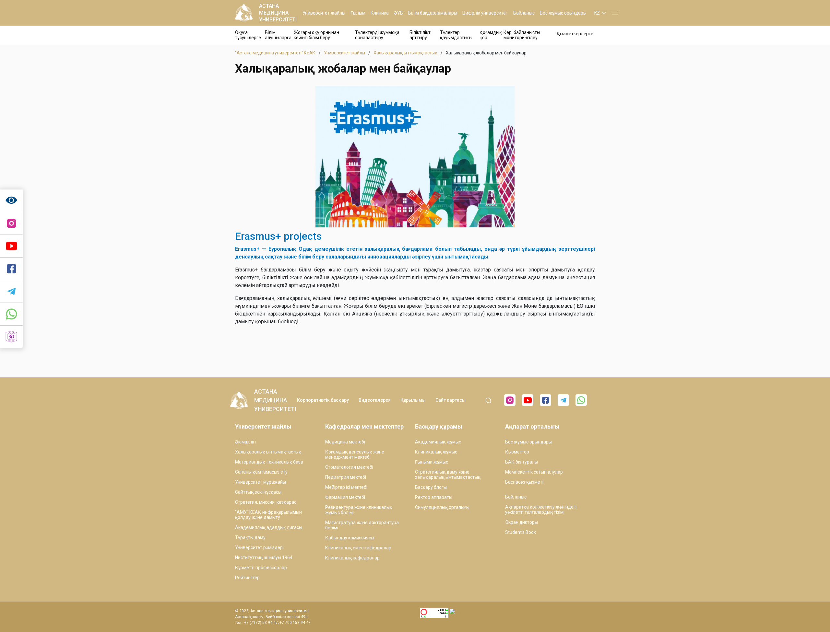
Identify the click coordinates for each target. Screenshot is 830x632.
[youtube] (527, 400)
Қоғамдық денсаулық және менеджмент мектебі (354, 454)
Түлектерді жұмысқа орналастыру (377, 35)
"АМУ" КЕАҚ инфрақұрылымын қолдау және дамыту (268, 515)
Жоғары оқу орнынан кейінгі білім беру (316, 35)
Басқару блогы (431, 487)
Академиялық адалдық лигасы (268, 527)
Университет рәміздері (259, 547)
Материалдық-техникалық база (269, 462)
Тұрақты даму (250, 537)
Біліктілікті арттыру (420, 35)
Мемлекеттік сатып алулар (534, 472)
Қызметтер (517, 451)
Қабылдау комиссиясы (349, 537)
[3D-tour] (11, 337)
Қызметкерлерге (575, 33)
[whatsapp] (11, 314)
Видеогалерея (375, 400)
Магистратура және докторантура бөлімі (362, 525)
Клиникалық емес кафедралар (358, 547)
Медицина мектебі (345, 441)
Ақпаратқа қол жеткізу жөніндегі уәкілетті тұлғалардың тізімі (540, 509)
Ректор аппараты (433, 497)
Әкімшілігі (245, 441)
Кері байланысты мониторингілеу (522, 35)
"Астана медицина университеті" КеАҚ (275, 52)
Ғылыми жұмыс (431, 462)
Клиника (380, 13)
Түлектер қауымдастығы (456, 35)
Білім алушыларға (278, 35)
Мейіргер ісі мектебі (346, 487)
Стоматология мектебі (349, 467)
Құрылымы (413, 400)
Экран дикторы (521, 522)
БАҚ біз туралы (521, 462)
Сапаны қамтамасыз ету (261, 472)
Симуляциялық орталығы (442, 507)
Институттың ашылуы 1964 (263, 557)
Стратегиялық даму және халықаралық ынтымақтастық (447, 474)
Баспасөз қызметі (524, 482)
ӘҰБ (398, 13)
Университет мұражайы (260, 482)
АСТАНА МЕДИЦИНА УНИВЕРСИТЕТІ (278, 13)
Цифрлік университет (485, 13)
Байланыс (524, 13)
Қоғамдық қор (491, 35)
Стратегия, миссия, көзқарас (265, 502)
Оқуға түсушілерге (248, 35)
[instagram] (11, 223)
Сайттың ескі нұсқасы (258, 492)
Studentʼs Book (520, 532)
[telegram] (11, 291)
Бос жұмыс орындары (563, 13)
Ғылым (357, 13)
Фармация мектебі (345, 497)
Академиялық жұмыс (438, 441)
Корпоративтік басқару (323, 400)
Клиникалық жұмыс (436, 451)
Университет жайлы (323, 13)
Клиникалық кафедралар (352, 557)
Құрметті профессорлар (261, 567)
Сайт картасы (450, 400)
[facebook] (545, 400)
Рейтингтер (247, 577)
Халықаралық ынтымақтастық (405, 52)
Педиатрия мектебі (345, 477)
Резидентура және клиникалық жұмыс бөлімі (358, 510)
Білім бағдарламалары (432, 13)
